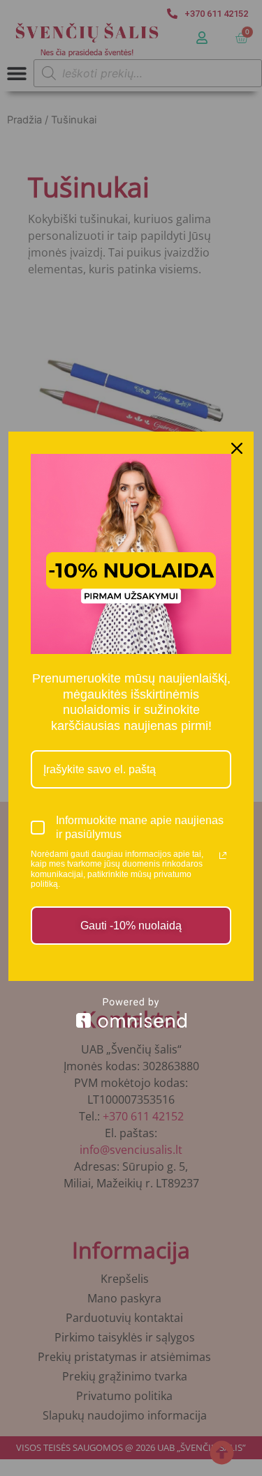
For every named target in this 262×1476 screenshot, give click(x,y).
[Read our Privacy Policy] (222, 855)
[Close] (237, 448)
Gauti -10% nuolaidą (131, 925)
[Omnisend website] (131, 1012)
